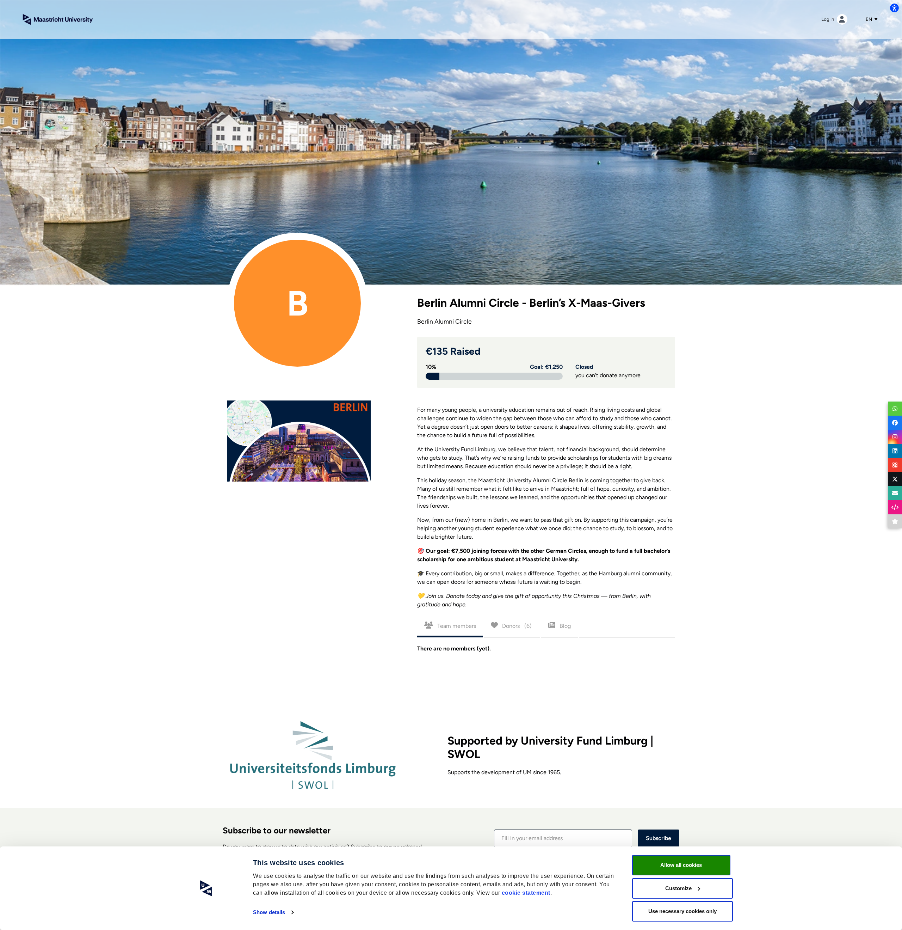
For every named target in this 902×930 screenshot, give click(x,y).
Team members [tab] (456, 626)
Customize (678, 888)
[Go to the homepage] (58, 19)
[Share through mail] (895, 493)
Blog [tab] (564, 626)
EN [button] (869, 19)
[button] (563, 838)
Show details (269, 912)
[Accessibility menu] (894, 8)
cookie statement (526, 893)
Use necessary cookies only (682, 911)
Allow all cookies (681, 865)
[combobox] (871, 19)
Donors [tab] (516, 626)
